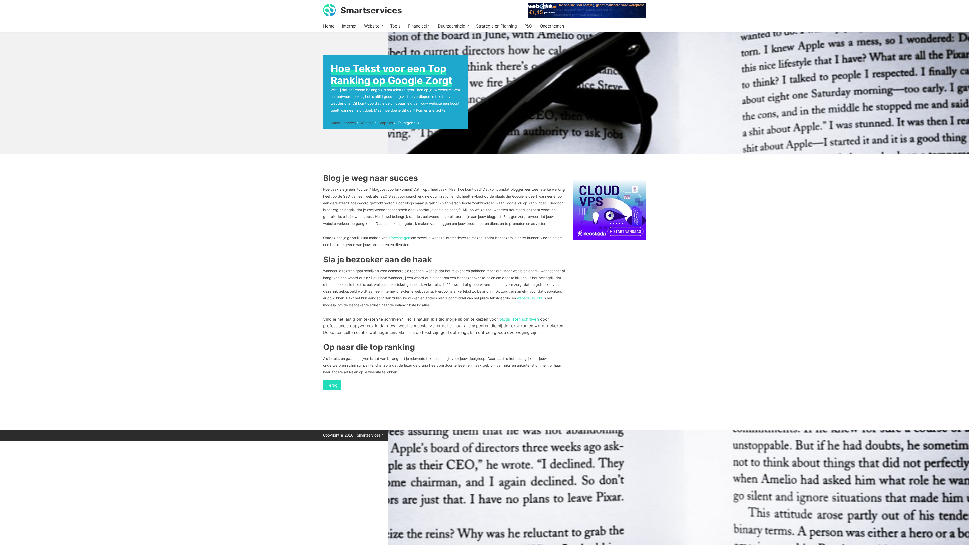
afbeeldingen (398, 238)
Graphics (385, 123)
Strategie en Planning (496, 26)
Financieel (418, 26)
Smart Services (343, 123)
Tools (395, 26)
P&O (528, 26)
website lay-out (529, 298)
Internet (349, 26)
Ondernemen (552, 26)
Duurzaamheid (452, 26)
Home (328, 26)
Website (372, 26)
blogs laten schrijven (519, 319)
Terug (332, 385)
